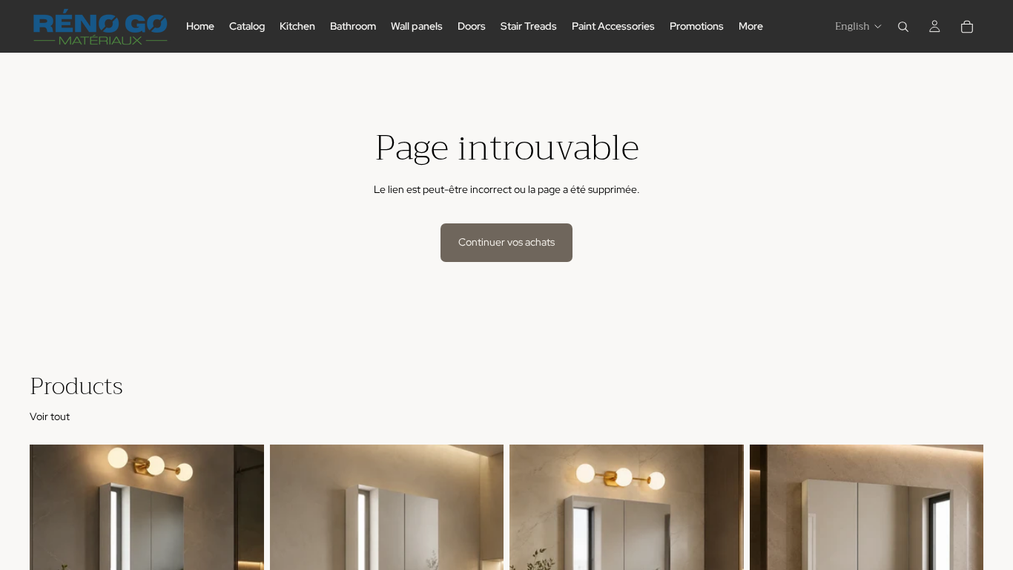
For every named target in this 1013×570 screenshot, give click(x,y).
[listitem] (751, 26)
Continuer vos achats (506, 242)
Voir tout (50, 416)
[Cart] (967, 26)
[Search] (903, 26)
